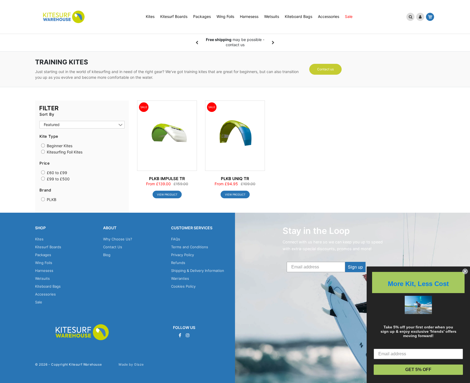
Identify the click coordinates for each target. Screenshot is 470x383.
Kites (39, 239)
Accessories (45, 294)
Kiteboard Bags (48, 286)
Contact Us (112, 247)
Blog (106, 255)
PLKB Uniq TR (235, 178)
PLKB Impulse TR (167, 178)
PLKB (51, 199)
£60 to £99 (56, 173)
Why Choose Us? (117, 239)
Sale (38, 302)
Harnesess (44, 270)
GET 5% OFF (418, 369)
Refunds (178, 262)
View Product (167, 194)
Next (273, 42)
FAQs (175, 239)
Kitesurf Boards (48, 247)
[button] (410, 17)
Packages (43, 255)
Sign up (355, 267)
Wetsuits (42, 278)
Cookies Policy (183, 286)
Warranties (180, 278)
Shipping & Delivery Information (197, 270)
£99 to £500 (58, 179)
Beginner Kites (59, 146)
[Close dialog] (465, 271)
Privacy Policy (182, 255)
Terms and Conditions (189, 247)
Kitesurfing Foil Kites (64, 152)
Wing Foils (43, 262)
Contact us (325, 69)
